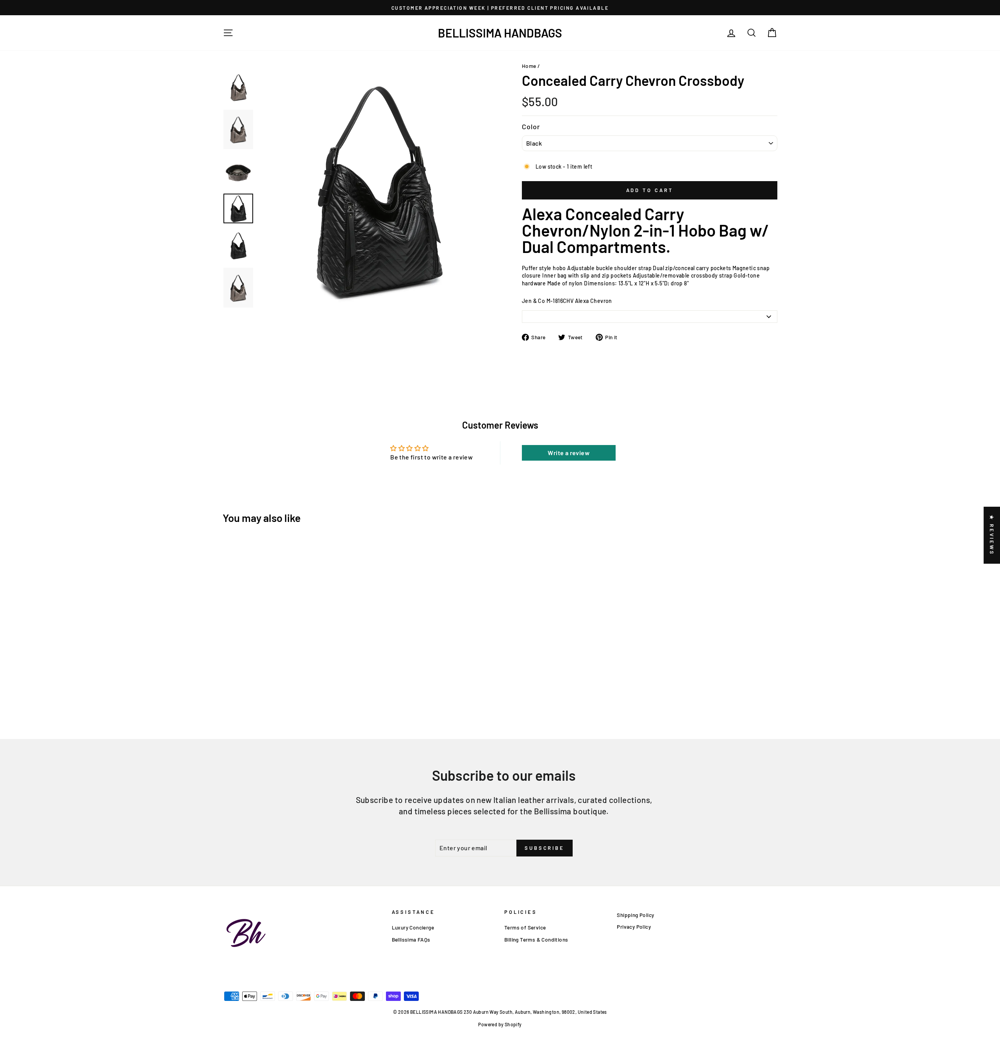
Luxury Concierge (413, 927)
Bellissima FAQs (411, 939)
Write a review (568, 452)
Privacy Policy (634, 926)
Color (531, 126)
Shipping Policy (635, 915)
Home (529, 65)
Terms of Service (525, 927)
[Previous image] (262, 312)
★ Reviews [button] (992, 535)
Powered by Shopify (499, 1024)
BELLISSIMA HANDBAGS (500, 33)
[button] (156, 981)
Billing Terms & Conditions (536, 939)
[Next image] (268, 312)
